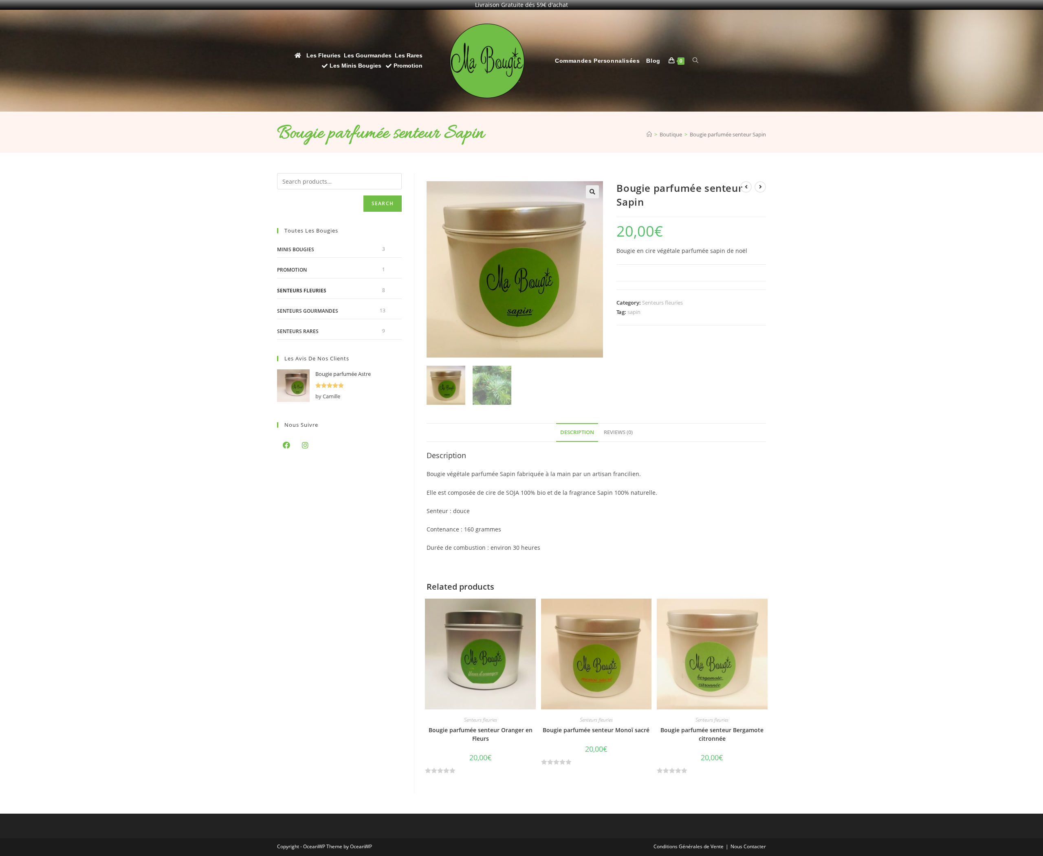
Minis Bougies (295, 249)
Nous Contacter (748, 846)
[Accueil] (649, 134)
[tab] (577, 433)
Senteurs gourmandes (307, 310)
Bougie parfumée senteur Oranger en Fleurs (481, 734)
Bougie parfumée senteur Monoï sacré (596, 730)
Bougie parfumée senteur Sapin (728, 134)
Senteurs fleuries (662, 302)
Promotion (292, 269)
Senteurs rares (298, 331)
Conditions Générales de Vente (689, 846)
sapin (633, 312)
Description (577, 432)
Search (383, 203)
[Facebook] (286, 445)
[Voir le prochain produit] (760, 187)
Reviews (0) (618, 432)
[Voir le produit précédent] (746, 187)
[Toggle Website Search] (695, 60)
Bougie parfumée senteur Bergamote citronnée (712, 734)
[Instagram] (305, 445)
